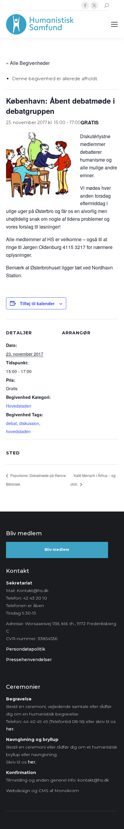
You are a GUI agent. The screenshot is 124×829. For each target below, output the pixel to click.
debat (11, 423)
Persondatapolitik (25, 649)
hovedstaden (18, 431)
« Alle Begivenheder (28, 62)
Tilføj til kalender (37, 303)
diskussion (29, 423)
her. (10, 729)
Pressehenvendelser (29, 659)
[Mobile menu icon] (114, 24)
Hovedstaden (18, 406)
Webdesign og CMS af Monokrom (42, 790)
